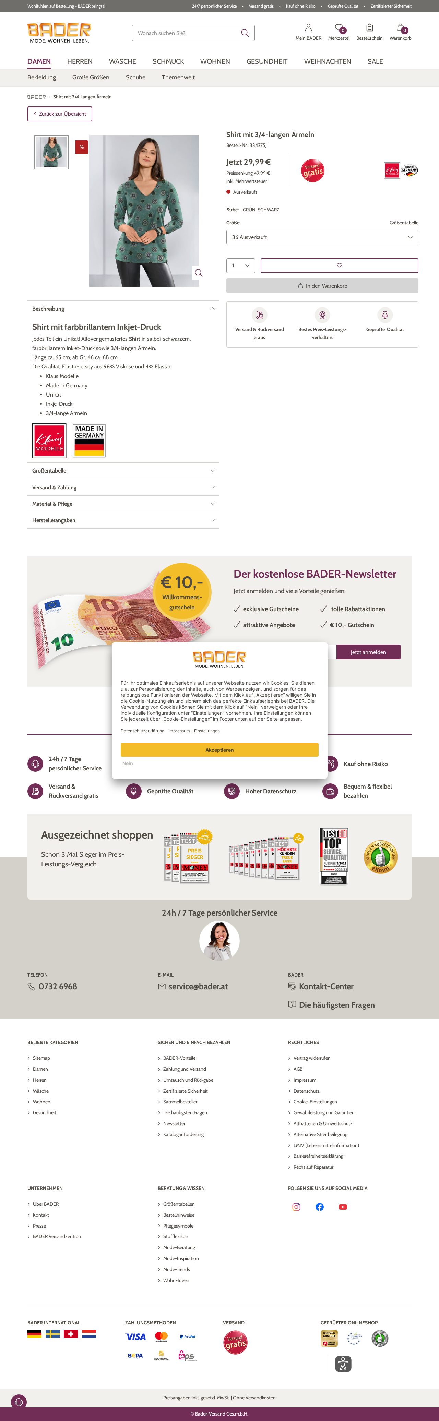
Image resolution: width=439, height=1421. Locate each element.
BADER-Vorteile (179, 1058)
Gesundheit (44, 1112)
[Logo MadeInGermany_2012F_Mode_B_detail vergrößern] (89, 440)
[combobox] (193, 33)
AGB (298, 1069)
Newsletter (174, 1123)
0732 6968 (58, 986)
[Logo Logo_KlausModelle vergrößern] (49, 440)
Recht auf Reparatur (313, 1167)
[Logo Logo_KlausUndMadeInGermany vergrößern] (401, 170)
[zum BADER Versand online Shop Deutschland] (34, 1334)
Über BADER (46, 1204)
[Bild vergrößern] (199, 273)
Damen (40, 1069)
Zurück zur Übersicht (62, 114)
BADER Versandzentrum (57, 1236)
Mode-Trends (176, 1269)
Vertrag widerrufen (312, 1058)
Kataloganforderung (183, 1134)
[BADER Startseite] (59, 33)
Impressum (305, 1080)
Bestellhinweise (178, 1215)
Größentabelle (404, 222)
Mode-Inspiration (181, 1258)
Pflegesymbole (178, 1226)
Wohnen (41, 1101)
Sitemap (41, 1058)
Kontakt (41, 1215)
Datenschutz (307, 1091)
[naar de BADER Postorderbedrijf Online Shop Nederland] (89, 1334)
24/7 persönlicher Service (214, 6)
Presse (39, 1226)
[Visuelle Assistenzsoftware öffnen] (340, 1363)
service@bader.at (198, 986)
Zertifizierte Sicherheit (185, 1091)
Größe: (233, 222)
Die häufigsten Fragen (185, 1112)
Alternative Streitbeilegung (320, 1134)
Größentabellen (179, 1204)
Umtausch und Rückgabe (188, 1080)
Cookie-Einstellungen (315, 1101)
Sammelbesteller (180, 1101)
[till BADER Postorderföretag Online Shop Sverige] (53, 1334)
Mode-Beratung (179, 1247)
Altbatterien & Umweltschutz (323, 1123)
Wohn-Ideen (176, 1280)
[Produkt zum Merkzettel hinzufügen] (339, 265)
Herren (40, 1080)
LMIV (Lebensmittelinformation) (326, 1145)
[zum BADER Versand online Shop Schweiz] (71, 1334)
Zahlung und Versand (184, 1069)
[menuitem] (39, 61)
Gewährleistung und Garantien (324, 1112)
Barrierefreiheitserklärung (318, 1156)
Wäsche (41, 1091)
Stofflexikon (175, 1236)
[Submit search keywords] (245, 33)
